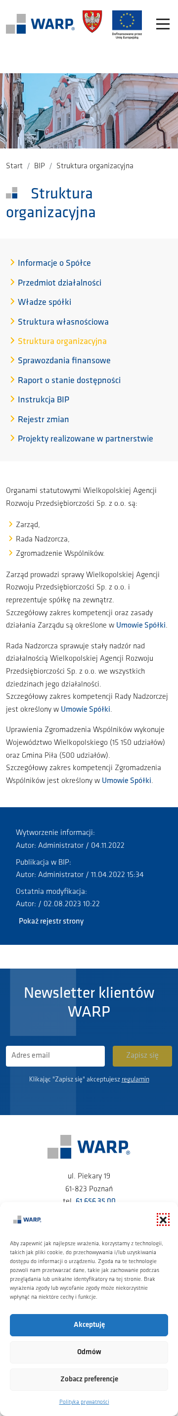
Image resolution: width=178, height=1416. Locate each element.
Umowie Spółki (141, 626)
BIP (39, 166)
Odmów (89, 1352)
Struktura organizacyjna (62, 342)
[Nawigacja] (163, 25)
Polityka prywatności (84, 1402)
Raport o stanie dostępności (69, 381)
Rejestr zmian (43, 420)
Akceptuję (89, 1325)
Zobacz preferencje (89, 1379)
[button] (163, 1219)
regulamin (135, 1079)
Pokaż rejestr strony (51, 922)
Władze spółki (44, 302)
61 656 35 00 (96, 1202)
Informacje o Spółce (54, 263)
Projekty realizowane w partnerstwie (85, 439)
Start (14, 166)
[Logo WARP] (40, 24)
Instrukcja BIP (43, 400)
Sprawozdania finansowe (64, 361)
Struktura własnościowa (63, 322)
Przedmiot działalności (59, 283)
